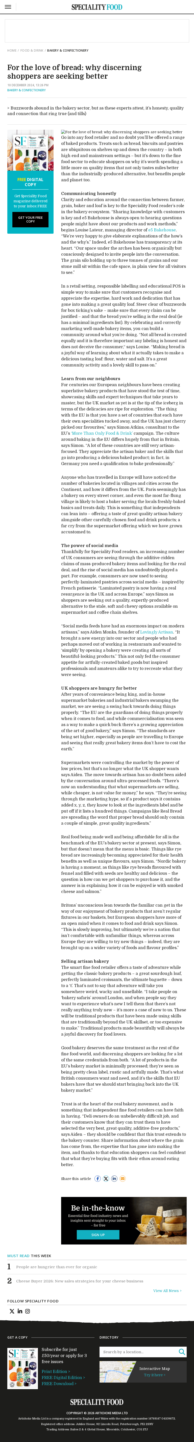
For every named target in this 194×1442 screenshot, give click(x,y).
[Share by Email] (122, 1178)
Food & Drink (31, 50)
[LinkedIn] (20, 1311)
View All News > (167, 1291)
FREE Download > (59, 1384)
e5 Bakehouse (162, 230)
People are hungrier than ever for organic (56, 1267)
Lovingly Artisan (156, 632)
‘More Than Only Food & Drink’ (102, 433)
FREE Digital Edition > (63, 1377)
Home (11, 50)
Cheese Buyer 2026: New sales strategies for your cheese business (79, 1281)
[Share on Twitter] (106, 1178)
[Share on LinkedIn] (114, 1178)
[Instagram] (27, 1311)
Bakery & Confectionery (26, 90)
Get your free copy (30, 219)
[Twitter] (12, 1311)
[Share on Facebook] (97, 1178)
